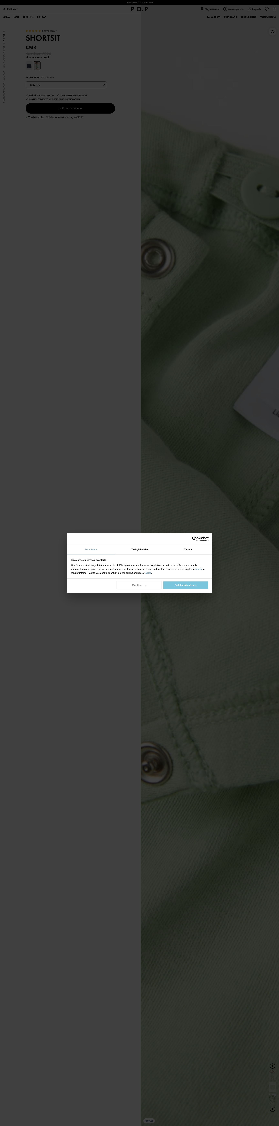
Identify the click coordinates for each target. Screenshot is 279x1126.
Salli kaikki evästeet (186, 585)
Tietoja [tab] (188, 549)
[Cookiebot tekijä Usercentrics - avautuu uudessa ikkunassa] (194, 538)
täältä (198, 569)
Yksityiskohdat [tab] (139, 549)
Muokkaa (137, 585)
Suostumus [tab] (91, 549)
